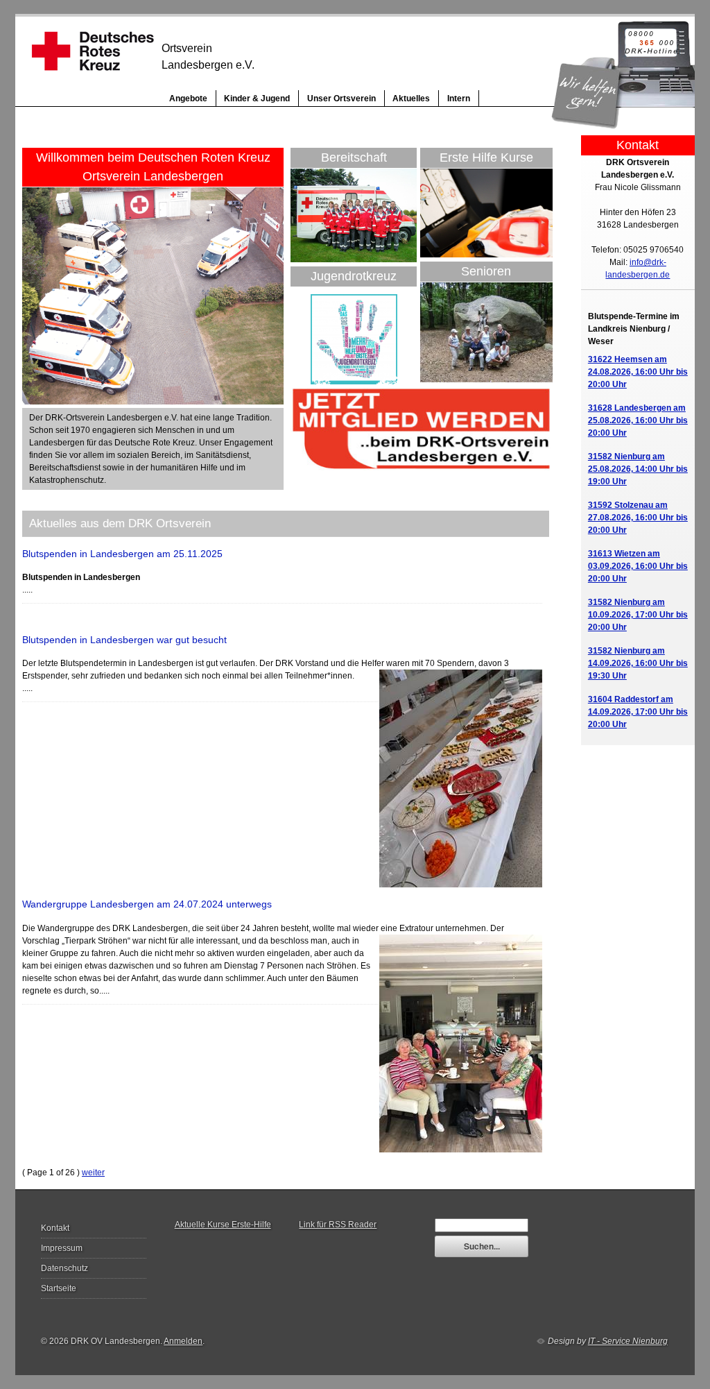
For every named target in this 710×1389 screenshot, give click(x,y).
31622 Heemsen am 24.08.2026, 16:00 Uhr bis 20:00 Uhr (638, 372)
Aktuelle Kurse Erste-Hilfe (223, 1224)
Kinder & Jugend (257, 98)
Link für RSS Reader (337, 1224)
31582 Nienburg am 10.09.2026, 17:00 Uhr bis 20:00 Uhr (638, 614)
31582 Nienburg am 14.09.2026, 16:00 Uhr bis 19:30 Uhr (638, 663)
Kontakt (55, 1228)
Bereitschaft (354, 157)
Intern (458, 98)
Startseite (58, 1288)
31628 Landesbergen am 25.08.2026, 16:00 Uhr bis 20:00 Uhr (638, 420)
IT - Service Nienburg (628, 1341)
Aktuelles (411, 98)
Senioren (486, 271)
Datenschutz (64, 1268)
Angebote (188, 98)
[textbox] (481, 1225)
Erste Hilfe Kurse (486, 157)
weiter (93, 1172)
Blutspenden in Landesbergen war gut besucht (124, 639)
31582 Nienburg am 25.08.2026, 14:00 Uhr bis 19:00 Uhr (638, 469)
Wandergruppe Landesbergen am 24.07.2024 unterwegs (147, 904)
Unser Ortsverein (341, 98)
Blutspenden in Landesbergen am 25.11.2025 (122, 553)
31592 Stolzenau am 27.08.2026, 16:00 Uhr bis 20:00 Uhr (638, 517)
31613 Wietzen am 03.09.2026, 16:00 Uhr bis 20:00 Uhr (638, 566)
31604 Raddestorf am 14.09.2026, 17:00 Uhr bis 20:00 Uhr (638, 711)
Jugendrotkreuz (354, 276)
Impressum (62, 1248)
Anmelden (183, 1341)
